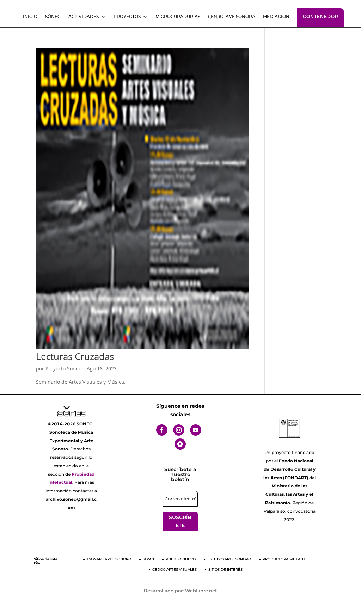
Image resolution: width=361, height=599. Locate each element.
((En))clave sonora (231, 16)
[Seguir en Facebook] (161, 430)
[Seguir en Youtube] (195, 430)
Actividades (83, 16)
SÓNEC (53, 16)
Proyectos (127, 16)
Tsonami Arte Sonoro (109, 559)
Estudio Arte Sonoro (229, 559)
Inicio (30, 16)
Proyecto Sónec (63, 368)
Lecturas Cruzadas (75, 356)
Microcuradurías (177, 16)
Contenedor (320, 16)
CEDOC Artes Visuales (174, 569)
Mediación (276, 16)
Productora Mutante (285, 559)
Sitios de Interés (225, 569)
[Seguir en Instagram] (178, 430)
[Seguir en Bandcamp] (180, 444)
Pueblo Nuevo (181, 559)
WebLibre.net (201, 590)
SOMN (148, 559)
